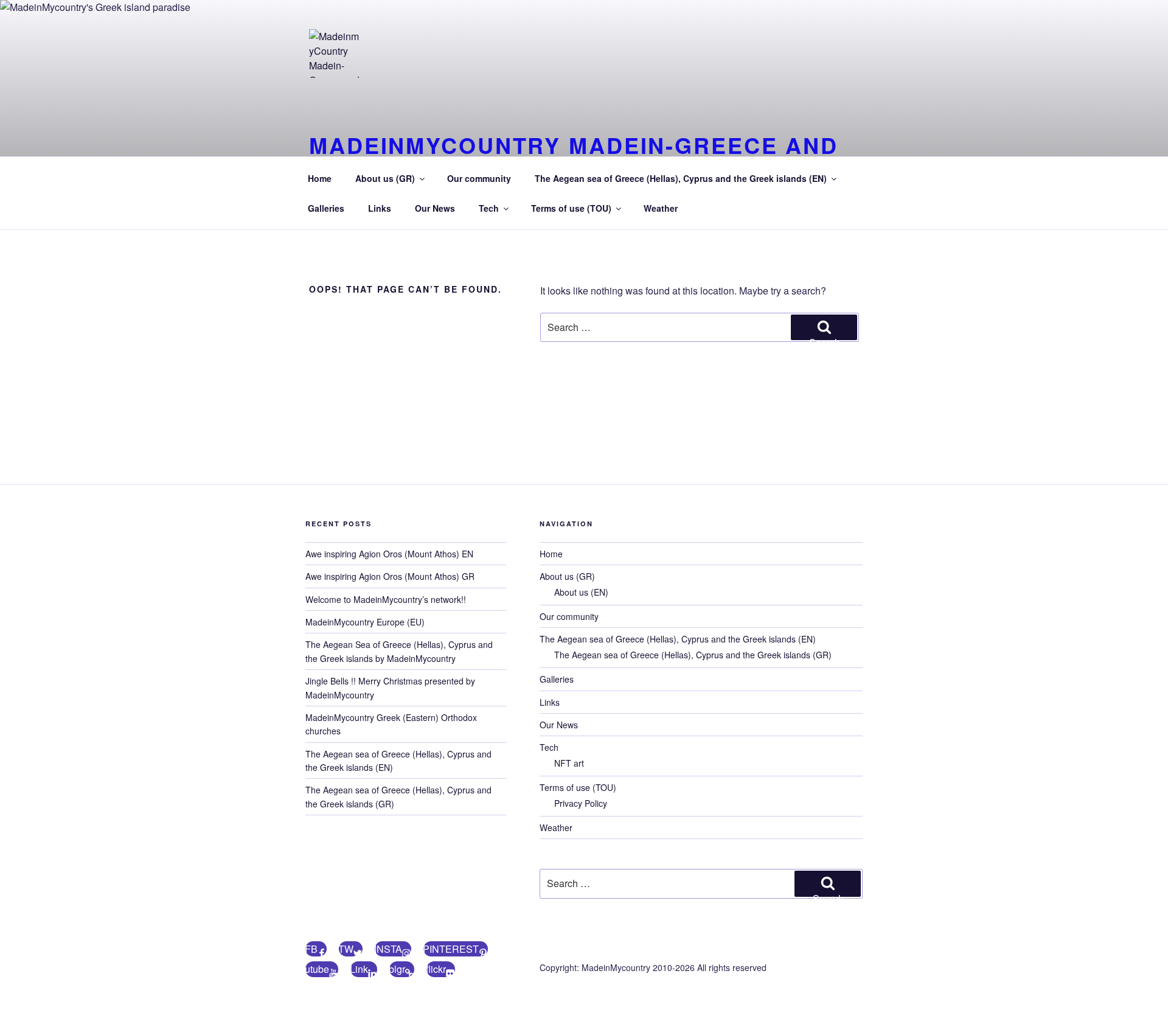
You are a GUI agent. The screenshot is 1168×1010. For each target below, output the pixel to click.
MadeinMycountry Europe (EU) (365, 622)
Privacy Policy (580, 803)
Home (320, 178)
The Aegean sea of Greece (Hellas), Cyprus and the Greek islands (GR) (693, 655)
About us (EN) (581, 592)
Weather (661, 208)
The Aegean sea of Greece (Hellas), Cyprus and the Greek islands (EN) (681, 178)
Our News (435, 208)
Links (379, 208)
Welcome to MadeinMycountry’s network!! (385, 599)
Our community (479, 178)
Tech (489, 208)
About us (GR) (385, 178)
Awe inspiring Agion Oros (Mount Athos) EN (389, 554)
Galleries (326, 208)
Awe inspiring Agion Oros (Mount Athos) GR (389, 576)
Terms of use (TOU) (571, 208)
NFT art (569, 763)
